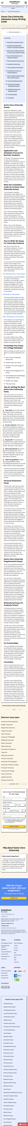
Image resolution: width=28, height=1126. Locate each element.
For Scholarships (12, 94)
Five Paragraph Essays (9, 1119)
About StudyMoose (18, 943)
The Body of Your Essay (13, 64)
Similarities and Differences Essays (12, 1092)
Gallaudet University (7, 740)
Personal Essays (7, 1063)
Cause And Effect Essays (10, 1013)
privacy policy (20, 820)
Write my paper (14, 826)
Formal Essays (7, 1122)
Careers (16, 948)
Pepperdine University (8, 728)
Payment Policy (4, 978)
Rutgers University (7, 725)
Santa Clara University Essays (15, 42)
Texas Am (4, 752)
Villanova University (7, 755)
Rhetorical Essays (8, 1086)
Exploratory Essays (8, 1049)
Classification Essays (9, 1016)
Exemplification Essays (9, 1046)
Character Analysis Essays (10, 1096)
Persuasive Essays (8, 1066)
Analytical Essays (8, 1003)
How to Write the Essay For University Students (14, 56)
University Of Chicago (7, 771)
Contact (16, 945)
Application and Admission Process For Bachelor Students (15, 46)
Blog (15, 957)
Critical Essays (7, 1033)
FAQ (15, 952)
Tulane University (6, 731)
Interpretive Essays (8, 1105)
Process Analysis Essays (10, 1073)
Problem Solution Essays (10, 1069)
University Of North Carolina (10, 765)
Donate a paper (17, 955)
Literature (16, 962)
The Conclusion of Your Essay (15, 67)
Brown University (6, 743)
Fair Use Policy (4, 975)
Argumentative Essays (9, 1007)
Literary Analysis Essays (9, 1102)
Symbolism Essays (8, 1099)
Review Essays (7, 1112)
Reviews (16, 950)
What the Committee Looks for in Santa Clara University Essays (16, 51)
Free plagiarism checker (6, 943)
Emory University (6, 774)
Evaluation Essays (8, 1043)
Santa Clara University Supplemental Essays (14, 85)
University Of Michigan (8, 737)
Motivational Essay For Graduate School (14, 90)
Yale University (5, 734)
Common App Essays (9, 1023)
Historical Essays (8, 1109)
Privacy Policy (4, 973)
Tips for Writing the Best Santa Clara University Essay (15, 76)
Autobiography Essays (9, 1010)
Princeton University (7, 768)
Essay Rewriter (4, 954)
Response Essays (8, 1115)
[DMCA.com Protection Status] (16, 979)
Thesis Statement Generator (5, 946)
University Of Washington (9, 761)
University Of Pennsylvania (9, 721)
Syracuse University (7, 780)
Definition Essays (8, 1036)
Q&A (15, 959)
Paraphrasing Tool (5, 956)
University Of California (8, 749)
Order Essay (4, 959)
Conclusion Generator (6, 951)
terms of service (11, 820)
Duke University (6, 746)
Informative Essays (8, 1056)
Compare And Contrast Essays (11, 1026)
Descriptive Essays (8, 1040)
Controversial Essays (9, 1030)
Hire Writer (14, 898)
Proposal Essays (7, 1076)
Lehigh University (6, 777)
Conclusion (11, 97)
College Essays (7, 1020)
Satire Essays (7, 1089)
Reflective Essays (8, 1079)
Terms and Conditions (6, 970)
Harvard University (7, 758)
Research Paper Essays (9, 1082)
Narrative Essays (8, 1059)
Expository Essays (8, 1053)
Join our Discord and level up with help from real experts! (13, 7)
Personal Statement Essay (15, 81)
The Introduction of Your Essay (15, 61)
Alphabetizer (4, 949)
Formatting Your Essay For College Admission (14, 71)
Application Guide (14, 32)
